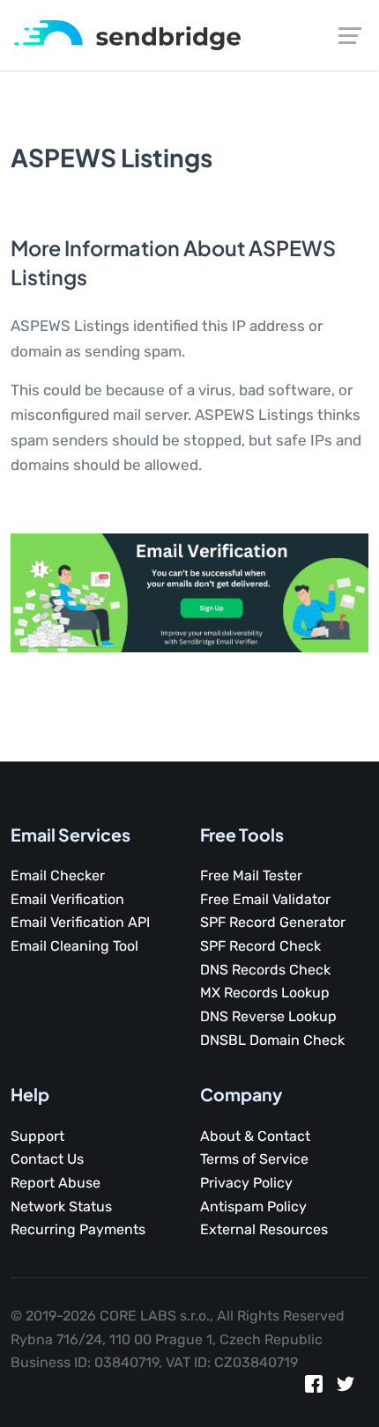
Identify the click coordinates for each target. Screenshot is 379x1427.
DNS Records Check (265, 969)
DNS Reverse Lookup (268, 1016)
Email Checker (58, 875)
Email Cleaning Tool (74, 946)
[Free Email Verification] (189, 591)
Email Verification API (80, 922)
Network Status (61, 1206)
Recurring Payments (78, 1229)
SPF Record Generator (273, 922)
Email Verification (67, 899)
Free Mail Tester (251, 875)
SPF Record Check (260, 946)
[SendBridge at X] (345, 1388)
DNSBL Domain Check (272, 1040)
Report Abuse (55, 1182)
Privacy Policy (246, 1182)
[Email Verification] (127, 34)
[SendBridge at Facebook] (314, 1388)
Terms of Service (254, 1159)
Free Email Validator (265, 899)
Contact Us (47, 1159)
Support (37, 1136)
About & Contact (255, 1136)
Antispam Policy (253, 1206)
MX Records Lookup (265, 992)
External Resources (264, 1229)
